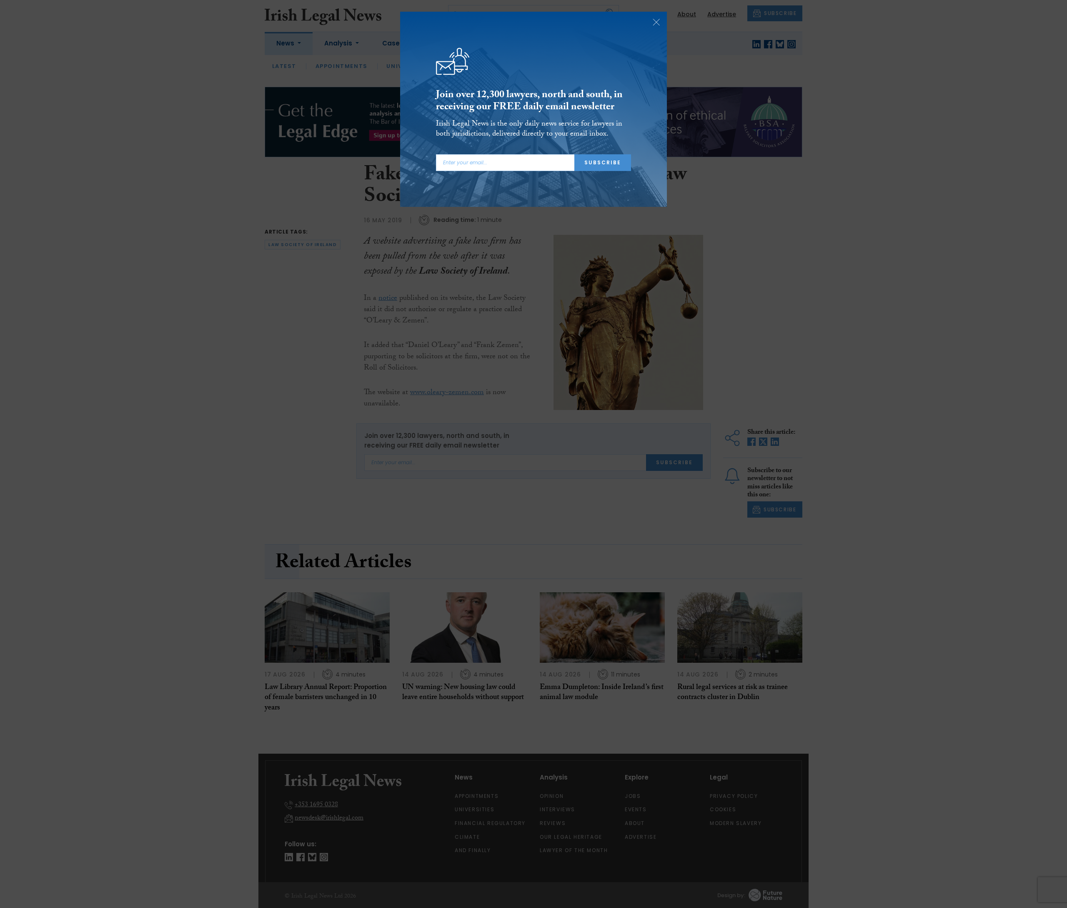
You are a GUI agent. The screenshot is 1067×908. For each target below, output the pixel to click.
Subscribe (602, 162)
